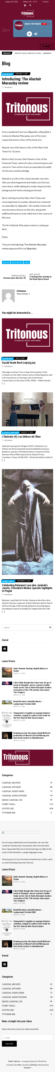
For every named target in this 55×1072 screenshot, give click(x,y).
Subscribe (9, 1044)
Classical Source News (13, 791)
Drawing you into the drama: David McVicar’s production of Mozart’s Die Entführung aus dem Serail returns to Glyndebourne (32, 735)
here (4, 229)
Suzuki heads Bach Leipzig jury (19, 362)
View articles (22, 293)
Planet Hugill (8, 581)
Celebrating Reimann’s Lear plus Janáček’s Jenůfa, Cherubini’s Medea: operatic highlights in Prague (27, 588)
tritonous (8, 87)
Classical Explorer (10, 433)
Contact (45, 2)
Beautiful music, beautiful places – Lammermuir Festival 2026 (28, 702)
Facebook (25, 5)
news (27, 262)
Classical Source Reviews (14, 795)
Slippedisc (32, 248)
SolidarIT (27, 1068)
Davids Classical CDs (12, 800)
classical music (17, 262)
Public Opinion (14, 1061)
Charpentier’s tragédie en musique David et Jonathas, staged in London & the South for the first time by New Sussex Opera (31, 715)
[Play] (29, 34)
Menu (48, 46)
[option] (34, 53)
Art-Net (18, 1065)
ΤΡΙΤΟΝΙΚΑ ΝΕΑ (8, 813)
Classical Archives (11, 783)
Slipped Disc (7, 74)
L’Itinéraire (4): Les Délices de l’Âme (21, 436)
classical (6, 262)
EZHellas (33, 1065)
